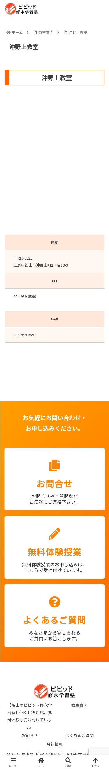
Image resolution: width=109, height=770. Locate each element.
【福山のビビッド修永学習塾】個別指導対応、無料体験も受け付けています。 (29, 716)
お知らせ (30, 735)
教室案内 (79, 705)
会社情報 (55, 744)
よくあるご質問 (79, 735)
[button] (92, 573)
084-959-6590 (24, 296)
